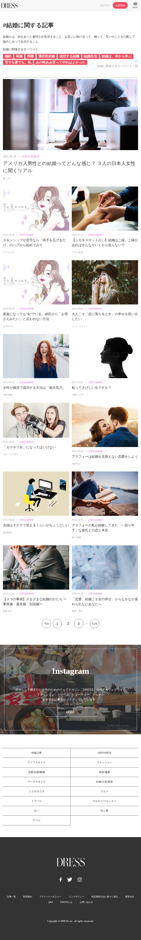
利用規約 (27, 896)
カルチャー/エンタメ (104, 800)
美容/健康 (104, 772)
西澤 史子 (7, 611)
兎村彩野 (7, 532)
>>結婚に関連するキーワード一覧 (117, 64)
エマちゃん (8, 252)
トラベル (36, 800)
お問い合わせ (86, 902)
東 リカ (6, 178)
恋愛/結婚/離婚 (30, 156)
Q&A (50, 902)
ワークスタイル (37, 781)
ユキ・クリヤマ (10, 454)
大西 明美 (7, 395)
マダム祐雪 (77, 252)
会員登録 (120, 5)
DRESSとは (66, 902)
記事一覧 (11, 896)
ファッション (104, 762)
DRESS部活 (104, 752)
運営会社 (129, 896)
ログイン (105, 5)
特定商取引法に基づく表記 (104, 896)
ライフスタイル (37, 762)
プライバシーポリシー (50, 896)
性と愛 (104, 810)
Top (46, 623)
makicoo (76, 463)
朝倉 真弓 (77, 611)
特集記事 (36, 752)
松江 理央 (76, 537)
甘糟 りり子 (77, 395)
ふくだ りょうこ (80, 326)
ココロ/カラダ (36, 791)
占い (36, 810)
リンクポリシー (76, 896)
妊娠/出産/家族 (104, 781)
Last (94, 623)
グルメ (104, 791)
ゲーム (36, 820)
